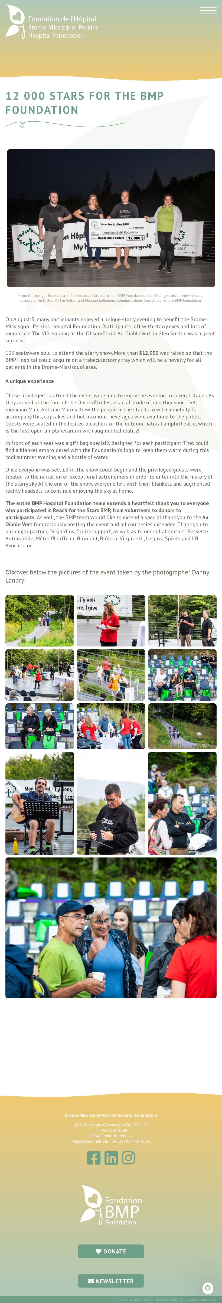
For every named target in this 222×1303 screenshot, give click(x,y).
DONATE (114, 1251)
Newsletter (114, 1281)
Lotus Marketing (201, 1300)
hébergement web (161, 1300)
